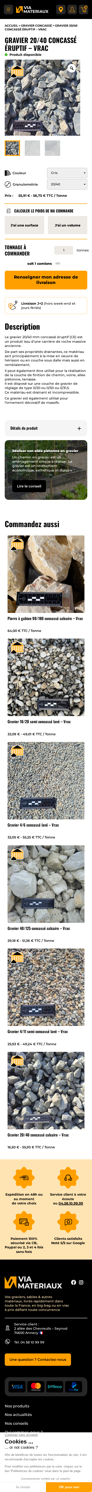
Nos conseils (16, 1423)
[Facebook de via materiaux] (73, 1283)
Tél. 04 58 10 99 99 (29, 1342)
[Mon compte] (72, 9)
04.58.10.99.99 (71, 1203)
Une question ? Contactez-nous (37, 1359)
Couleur (19, 173)
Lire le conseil (29, 486)
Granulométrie (25, 184)
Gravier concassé (36, 25)
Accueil (11, 25)
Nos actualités (18, 1414)
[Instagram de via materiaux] (81, 1283)
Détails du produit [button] (24, 428)
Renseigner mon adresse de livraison (46, 279)
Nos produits (17, 1406)
